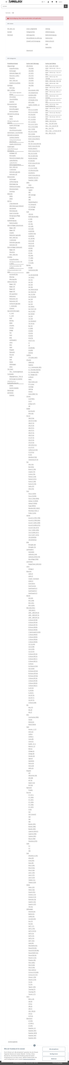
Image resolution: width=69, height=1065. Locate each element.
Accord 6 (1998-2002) (34, 520)
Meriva (30, 749)
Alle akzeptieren (53, 1049)
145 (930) (30, 68)
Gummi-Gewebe (14, 388)
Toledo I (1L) (31, 880)
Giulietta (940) (32, 95)
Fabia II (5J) (31, 889)
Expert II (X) (31, 783)
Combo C (30, 736)
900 (29, 851)
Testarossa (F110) (33, 459)
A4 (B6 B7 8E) (32, 233)
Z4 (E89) (30, 350)
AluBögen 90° (13, 153)
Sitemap (47, 28)
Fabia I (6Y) (31, 887)
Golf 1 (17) (31, 926)
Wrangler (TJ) (32, 547)
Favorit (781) (31, 892)
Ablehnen (54, 1058)
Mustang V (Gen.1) (33, 510)
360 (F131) (31, 428)
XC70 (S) (30, 1016)
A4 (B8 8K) (31, 236)
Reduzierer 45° (13, 298)
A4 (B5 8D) (31, 231)
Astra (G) (30, 732)
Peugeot (11, 350)
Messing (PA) (13, 279)
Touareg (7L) (31, 989)
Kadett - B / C (32, 744)
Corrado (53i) (32, 919)
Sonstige (11, 218)
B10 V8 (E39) (31, 114)
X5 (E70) (30, 338)
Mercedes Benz (30, 608)
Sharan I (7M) (32, 977)
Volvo (10, 367)
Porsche (11, 354)
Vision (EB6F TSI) (33, 394)
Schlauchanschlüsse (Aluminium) (15, 140)
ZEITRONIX (10, 393)
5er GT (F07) (31, 311)
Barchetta (31, 467)
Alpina (28, 107)
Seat (10, 359)
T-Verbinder (12, 169)
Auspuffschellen (14, 68)
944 (29, 819)
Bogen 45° (12, 286)
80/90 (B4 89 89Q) (33, 216)
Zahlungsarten (30, 35)
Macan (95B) (31, 838)
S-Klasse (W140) (32, 680)
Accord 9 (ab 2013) (33, 527)
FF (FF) (30, 454)
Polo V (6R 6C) (32, 970)
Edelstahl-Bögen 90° (15, 73)
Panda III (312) (32, 479)
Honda (28, 515)
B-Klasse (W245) (32, 627)
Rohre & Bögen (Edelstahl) (14, 247)
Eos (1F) (30, 921)
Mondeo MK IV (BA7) (34, 508)
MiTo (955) (31, 102)
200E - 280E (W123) (33, 612)
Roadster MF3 (32, 1030)
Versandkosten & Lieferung (34, 38)
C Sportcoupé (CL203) (34, 632)
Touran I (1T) (32, 994)
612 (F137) (31, 447)
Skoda (11, 362)
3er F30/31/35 (32, 292)
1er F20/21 (31, 277)
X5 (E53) (30, 335)
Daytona (30, 365)
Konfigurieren (54, 1054)
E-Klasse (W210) (32, 656)
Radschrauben (13, 223)
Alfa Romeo (29, 66)
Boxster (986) (32, 826)
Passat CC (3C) (32, 957)
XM (29, 406)
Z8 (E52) (30, 352)
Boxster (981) (32, 824)
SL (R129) (30, 688)
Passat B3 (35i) (32, 948)
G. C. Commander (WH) (34, 367)
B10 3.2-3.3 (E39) (33, 109)
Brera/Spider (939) (33, 90)
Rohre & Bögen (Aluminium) (15, 225)
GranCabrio (31, 583)
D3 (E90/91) (31, 173)
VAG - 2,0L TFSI (49, 128)
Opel (10, 347)
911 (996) (30, 804)
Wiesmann (29, 1018)
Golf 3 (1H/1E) (32, 931)
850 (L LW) (31, 999)
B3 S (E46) (31, 141)
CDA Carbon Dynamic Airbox (15, 93)
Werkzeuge (10, 390)
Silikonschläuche (12, 281)
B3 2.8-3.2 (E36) (32, 131)
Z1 (29, 343)
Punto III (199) (32, 484)
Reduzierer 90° (13, 301)
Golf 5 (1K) (31, 936)
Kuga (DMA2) (32, 506)
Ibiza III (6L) (31, 868)
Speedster (31, 761)
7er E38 (30, 318)
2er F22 (30, 280)
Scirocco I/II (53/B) (33, 972)
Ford (10, 335)
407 (29, 773)
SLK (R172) (31, 700)
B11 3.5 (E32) (32, 117)
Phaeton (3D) (32, 960)
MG (27, 705)
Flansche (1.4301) (14, 75)
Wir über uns (11, 28)
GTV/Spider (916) (33, 100)
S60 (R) (30, 1001)
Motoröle (9, 194)
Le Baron (30, 377)
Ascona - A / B (32, 729)
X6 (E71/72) (31, 340)
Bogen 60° (12, 289)
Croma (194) (31, 474)
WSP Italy (12, 88)
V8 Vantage (31, 209)
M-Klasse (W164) (33, 673)
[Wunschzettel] (52, 2)
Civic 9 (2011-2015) (33, 535)
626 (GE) (30, 598)
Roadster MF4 (32, 1035)
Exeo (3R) (30, 863)
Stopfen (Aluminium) (15, 144)
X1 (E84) (30, 328)
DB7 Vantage (32, 194)
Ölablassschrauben (14, 186)
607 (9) (30, 780)
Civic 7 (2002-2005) (33, 530)
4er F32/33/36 (32, 297)
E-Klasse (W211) (32, 659)
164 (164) (30, 83)
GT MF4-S (31, 1023)
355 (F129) (31, 425)
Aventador (31, 552)
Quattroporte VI (32, 593)
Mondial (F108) (32, 457)
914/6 (30, 809)
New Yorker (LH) (32, 382)
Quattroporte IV (32, 588)
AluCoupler (12, 155)
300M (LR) (31, 362)
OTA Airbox (12, 97)
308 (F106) (31, 418)
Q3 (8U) (30, 248)
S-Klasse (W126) (32, 678)
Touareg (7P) (31, 992)
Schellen (9, 257)
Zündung (12, 191)
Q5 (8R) (30, 250)
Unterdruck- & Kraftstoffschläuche (12, 382)
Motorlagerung (13, 184)
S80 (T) (30, 1009)
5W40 (11, 198)
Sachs (11, 118)
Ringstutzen (12, 128)
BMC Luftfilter (11, 90)
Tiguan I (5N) (32, 987)
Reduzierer (12, 296)
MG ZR (30, 710)
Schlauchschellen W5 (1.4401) (15, 267)
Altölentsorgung (49, 32)
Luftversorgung (13, 181)
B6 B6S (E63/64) (32, 158)
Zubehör (11, 101)
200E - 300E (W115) (33, 615)
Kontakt (9, 32)
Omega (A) (31, 751)
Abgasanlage (11, 66)
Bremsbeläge (13, 106)
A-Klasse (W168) (32, 620)
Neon (29, 379)
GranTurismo (32, 586)
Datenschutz (49, 38)
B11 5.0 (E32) (32, 122)
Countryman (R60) (33, 717)
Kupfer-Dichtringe (14, 125)
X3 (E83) (30, 331)
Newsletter (48, 47)
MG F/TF (30, 707)
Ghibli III (30, 581)
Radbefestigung (11, 220)
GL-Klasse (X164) (33, 666)
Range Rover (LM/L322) (34, 564)
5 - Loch (11, 315)
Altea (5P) (31, 858)
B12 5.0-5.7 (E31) (33, 124)
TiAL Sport (10, 369)
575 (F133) (31, 442)
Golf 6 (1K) (31, 938)
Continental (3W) (33, 270)
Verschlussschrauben (15, 130)
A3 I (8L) (30, 224)
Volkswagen (12, 364)
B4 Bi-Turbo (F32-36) (34, 146)
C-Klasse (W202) (32, 634)
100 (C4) (30, 214)
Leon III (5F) (31, 877)
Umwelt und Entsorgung (33, 41)
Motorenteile (11, 177)
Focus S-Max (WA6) (33, 498)
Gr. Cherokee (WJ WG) (34, 369)
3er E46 (30, 287)
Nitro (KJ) (30, 413)
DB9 (29, 197)
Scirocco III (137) (32, 975)
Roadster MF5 (32, 1038)
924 (29, 812)
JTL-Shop (60, 1063)
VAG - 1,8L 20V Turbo (51, 123)
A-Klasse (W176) (32, 625)
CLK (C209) (31, 649)
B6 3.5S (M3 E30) (33, 156)
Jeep (10, 337)
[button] (48, 2)
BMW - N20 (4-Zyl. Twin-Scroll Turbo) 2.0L (52, 105)
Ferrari (28, 416)
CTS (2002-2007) (32, 357)
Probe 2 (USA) (32, 513)
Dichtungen (12, 71)
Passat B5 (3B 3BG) (33, 950)
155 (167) (30, 75)
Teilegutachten (30, 32)
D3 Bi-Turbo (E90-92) (34, 175)
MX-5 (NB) (31, 600)
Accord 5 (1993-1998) (34, 518)
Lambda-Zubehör (14, 137)
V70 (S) (30, 1013)
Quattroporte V (32, 591)
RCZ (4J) (30, 785)
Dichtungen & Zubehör (15, 379)
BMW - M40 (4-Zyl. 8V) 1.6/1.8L (51, 77)
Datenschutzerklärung (29, 1059)
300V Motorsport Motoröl (16, 206)
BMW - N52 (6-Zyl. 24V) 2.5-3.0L (53, 109)
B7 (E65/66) (31, 160)
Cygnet (30, 190)
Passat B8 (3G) (32, 955)
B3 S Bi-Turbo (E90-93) (34, 143)
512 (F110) (31, 437)
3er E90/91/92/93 (33, 289)
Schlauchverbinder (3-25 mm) (14, 271)
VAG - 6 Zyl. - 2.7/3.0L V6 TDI (53, 131)
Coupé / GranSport (33, 578)
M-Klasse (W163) (33, 671)
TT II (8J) (30, 260)
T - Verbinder (13, 306)
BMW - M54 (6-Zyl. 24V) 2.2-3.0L (53, 92)
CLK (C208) (31, 646)
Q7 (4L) (30, 253)
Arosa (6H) (31, 860)
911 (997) (30, 807)
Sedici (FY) (31, 486)
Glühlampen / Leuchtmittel (15, 132)
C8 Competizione (33, 92)
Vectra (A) (31, 763)
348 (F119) (31, 423)
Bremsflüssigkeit (14, 109)
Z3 (29, 345)
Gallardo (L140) (32, 554)
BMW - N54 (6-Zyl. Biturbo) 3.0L (52, 113)
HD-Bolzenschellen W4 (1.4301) (15, 262)
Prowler (30, 790)
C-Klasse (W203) (32, 637)
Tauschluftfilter (13, 99)
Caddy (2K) (31, 916)
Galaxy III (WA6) (32, 503)
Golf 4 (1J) (31, 933)
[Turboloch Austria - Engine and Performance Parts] (15, 2)
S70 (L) (30, 1004)
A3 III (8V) (31, 229)
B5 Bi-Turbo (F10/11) (34, 151)
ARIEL (28, 182)
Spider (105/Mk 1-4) (33, 105)
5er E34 (30, 301)
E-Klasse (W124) (32, 654)
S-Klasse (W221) (32, 685)
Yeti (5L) (30, 906)
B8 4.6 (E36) (31, 165)
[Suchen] (66, 6)
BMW (10, 323)
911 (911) (30, 795)
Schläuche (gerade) (14, 303)
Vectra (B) (31, 766)
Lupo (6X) (31, 943)
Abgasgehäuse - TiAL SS (16, 376)
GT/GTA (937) (32, 97)
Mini (10, 345)
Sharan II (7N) (32, 979)
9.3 (29, 846)
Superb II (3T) (32, 904)
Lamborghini (13, 340)
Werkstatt (10, 35)
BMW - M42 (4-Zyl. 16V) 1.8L (53, 81)
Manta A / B (31, 746)
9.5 (29, 848)
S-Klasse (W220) (32, 683)
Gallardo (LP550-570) (34, 557)
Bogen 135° (12, 284)
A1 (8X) (30, 219)
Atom (29, 185)
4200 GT (30, 576)
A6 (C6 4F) (31, 243)
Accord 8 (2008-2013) (34, 525)
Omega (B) (31, 753)
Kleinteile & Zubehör (13, 135)
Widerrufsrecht (49, 41)
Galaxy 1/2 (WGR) (33, 501)
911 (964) (30, 797)
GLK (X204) (31, 668)
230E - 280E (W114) (33, 617)
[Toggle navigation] (6, 1)
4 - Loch (11, 313)
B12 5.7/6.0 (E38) (33, 126)
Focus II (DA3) (32, 493)
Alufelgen (10, 85)
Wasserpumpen (13, 189)
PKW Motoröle (13, 211)
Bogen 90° (12, 291)
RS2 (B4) (30, 255)
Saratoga (30, 386)
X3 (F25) (30, 333)
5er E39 (30, 304)
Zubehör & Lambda (14, 83)
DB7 (29, 192)
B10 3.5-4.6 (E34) (33, 112)
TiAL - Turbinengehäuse (16, 371)
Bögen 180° (12, 228)
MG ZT (30, 712)
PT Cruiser (31, 384)
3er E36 (30, 284)
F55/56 (30, 719)
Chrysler (11, 325)
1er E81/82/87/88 (33, 275)
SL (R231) (30, 693)
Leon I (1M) (31, 872)
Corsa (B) (30, 739)
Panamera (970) (32, 841)
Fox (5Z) (30, 923)
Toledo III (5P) (32, 882)
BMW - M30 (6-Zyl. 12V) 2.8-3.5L (53, 73)
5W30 (11, 196)
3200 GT (30, 574)
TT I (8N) (30, 258)
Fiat (10, 332)
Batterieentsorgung (50, 35)
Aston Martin (30, 187)
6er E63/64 (31, 314)
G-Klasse (30, 663)
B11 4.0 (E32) (32, 119)
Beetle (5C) (31, 914)
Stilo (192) (31, 489)
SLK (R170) (31, 695)
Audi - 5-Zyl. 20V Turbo (51, 66)
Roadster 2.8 (32, 1028)
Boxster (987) (32, 829)
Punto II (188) (32, 481)
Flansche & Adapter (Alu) (16, 158)
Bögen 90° (12, 230)
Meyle (11, 116)
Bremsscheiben (13, 111)
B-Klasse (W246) (32, 629)
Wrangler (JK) (32, 544)
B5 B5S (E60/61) (32, 148)
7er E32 (30, 316)
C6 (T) (30, 401)
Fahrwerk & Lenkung (13, 114)
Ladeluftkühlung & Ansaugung (12, 149)
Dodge (11, 330)
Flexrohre (12, 78)
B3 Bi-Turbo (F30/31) (34, 139)
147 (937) (30, 73)
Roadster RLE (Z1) (33, 177)
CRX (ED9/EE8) (32, 537)
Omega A (31, 569)
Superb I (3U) (32, 902)
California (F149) (33, 450)
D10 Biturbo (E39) (33, 170)
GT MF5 (30, 1026)
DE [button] (42, 2)
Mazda (28, 595)
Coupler (11, 232)
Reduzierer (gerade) (15, 235)
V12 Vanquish (32, 204)
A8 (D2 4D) (31, 246)
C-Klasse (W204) (32, 639)
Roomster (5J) (32, 899)
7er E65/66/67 (32, 321)
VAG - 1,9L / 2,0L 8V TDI (51, 126)
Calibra (30, 734)
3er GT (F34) (31, 294)
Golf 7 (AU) (31, 940)
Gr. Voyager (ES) (32, 374)
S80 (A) (30, 1006)
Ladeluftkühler (13, 160)
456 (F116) (31, 433)
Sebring (30, 389)
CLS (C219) (31, 651)
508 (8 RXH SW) (32, 775)
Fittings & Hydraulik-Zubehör (13, 122)
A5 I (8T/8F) (31, 238)
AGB (46, 44)
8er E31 (30, 326)
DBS (29, 199)
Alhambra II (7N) (33, 855)
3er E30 (30, 282)
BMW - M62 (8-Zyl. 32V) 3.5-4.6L (53, 101)
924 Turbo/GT (32, 814)
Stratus (30, 391)
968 (29, 821)
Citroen (11, 328)
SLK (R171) (31, 697)
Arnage (30, 267)
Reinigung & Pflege (14, 215)
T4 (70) (30, 982)
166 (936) (30, 85)
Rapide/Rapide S (33, 202)
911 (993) (30, 802)
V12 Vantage (31, 207)
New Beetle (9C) (32, 945)
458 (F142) (31, 435)
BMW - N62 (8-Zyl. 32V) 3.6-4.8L (53, 117)
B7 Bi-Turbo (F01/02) (34, 163)
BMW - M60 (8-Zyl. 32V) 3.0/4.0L (51, 96)
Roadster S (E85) (33, 180)
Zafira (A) (30, 768)
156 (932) (30, 78)
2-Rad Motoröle (13, 203)
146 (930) (30, 71)
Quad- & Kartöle (14, 213)
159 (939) (30, 80)
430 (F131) (31, 430)
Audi (10, 318)
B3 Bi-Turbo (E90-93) (34, 136)
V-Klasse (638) (32, 702)
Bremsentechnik (12, 104)
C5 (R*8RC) (31, 399)
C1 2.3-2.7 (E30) (32, 168)
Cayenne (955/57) (33, 831)
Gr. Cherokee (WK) (33, 372)
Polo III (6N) (31, 965)
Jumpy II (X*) (31, 403)
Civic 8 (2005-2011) (33, 532)
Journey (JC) (31, 411)
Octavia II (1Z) (32, 897)
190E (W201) (31, 610)
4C (29, 88)
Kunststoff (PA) (13, 274)
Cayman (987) (32, 836)
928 (29, 817)
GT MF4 (30, 1021)
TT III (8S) (30, 263)
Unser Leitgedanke (31, 28)
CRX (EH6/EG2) (32, 540)
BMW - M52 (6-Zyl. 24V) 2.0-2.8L (53, 88)
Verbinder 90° (13, 174)
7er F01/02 (31, 323)
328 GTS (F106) (32, 420)
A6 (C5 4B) (31, 241)
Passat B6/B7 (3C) (33, 953)
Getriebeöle (12, 208)
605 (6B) (30, 778)
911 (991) (30, 800)
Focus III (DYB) (32, 496)
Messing (11, 277)
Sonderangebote (12, 1041)
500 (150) (30, 464)
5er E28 (30, 299)
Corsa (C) (30, 741)
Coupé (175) (31, 472)
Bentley (11, 320)
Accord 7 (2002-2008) (34, 523)
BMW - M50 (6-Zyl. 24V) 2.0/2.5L (51, 84)
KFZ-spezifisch (13, 294)
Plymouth (12, 352)
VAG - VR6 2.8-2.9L (50, 133)
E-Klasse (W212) (32, 661)
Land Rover (29, 561)
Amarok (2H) (31, 911)
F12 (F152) (31, 452)
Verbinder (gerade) (14, 172)
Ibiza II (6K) (31, 865)
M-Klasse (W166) (33, 676)
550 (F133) (31, 440)
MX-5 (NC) (31, 603)
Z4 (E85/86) (31, 348)
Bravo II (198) (32, 469)
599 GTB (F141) (32, 445)
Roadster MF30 (32, 1033)
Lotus (10, 342)
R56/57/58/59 (32, 724)
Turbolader (10, 374)
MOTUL (9, 201)
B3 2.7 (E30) (31, 129)
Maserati (28, 571)
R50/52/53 (31, 722)
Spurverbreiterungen (13, 311)
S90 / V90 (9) (31, 1011)
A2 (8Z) (30, 221)
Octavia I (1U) (32, 894)
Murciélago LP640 (33, 559)
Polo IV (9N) (31, 967)
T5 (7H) (30, 984)
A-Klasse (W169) (32, 622)
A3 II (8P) (30, 226)
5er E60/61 (31, 306)
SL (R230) (30, 690)
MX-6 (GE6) (31, 605)
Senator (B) (31, 756)
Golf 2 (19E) (31, 928)
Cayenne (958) (32, 834)
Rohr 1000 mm (13, 80)
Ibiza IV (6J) (31, 870)
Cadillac (28, 355)
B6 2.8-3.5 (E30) (32, 153)
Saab (10, 357)
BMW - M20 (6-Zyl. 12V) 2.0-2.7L (53, 69)
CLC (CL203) (31, 644)
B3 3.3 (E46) (31, 134)
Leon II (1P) (31, 875)
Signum (30, 758)
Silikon (11, 385)
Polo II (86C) (31, 962)
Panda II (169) (32, 476)
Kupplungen (10, 146)
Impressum (29, 50)
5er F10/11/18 (32, 309)
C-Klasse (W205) (32, 642)
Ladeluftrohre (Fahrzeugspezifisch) (15, 163)
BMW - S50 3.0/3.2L (50, 121)
